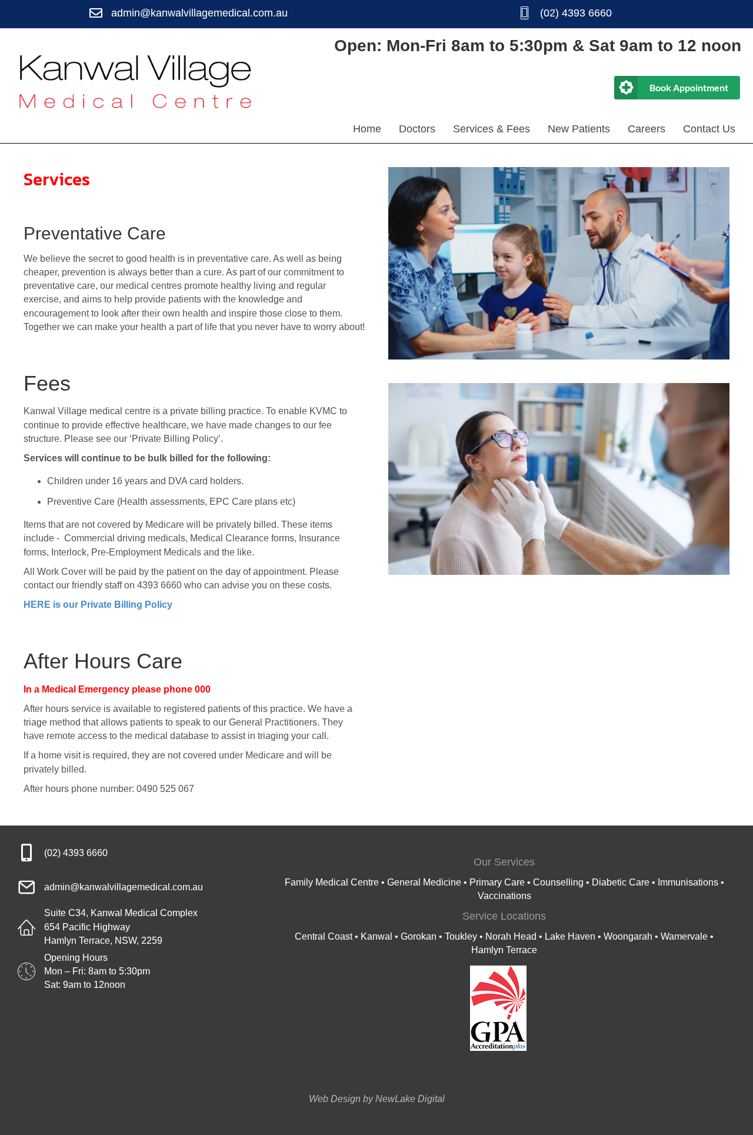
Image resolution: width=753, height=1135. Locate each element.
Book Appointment (688, 87)
